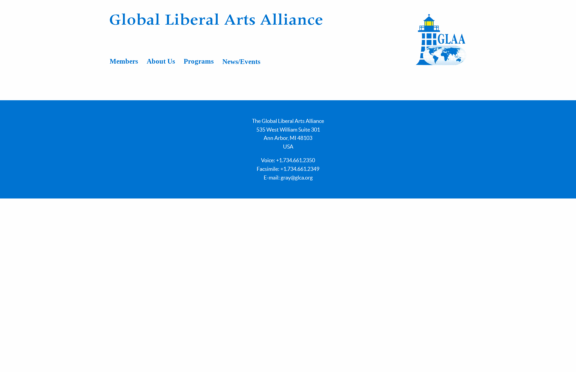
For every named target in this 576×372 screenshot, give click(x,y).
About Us (161, 61)
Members (124, 61)
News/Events (241, 61)
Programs (199, 61)
